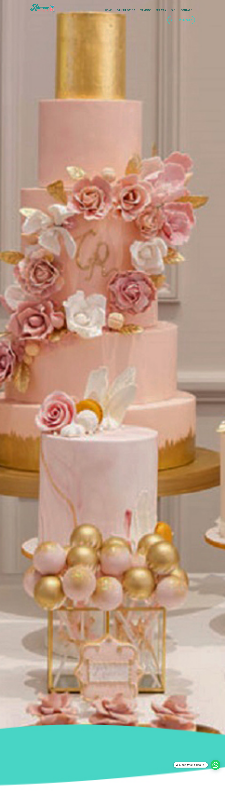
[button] (215, 765)
